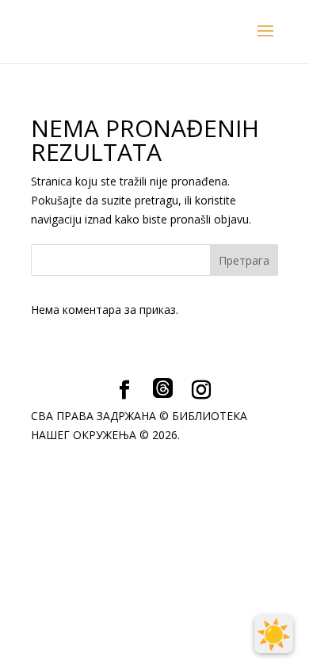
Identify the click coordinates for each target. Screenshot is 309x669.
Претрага (244, 260)
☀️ (274, 634)
